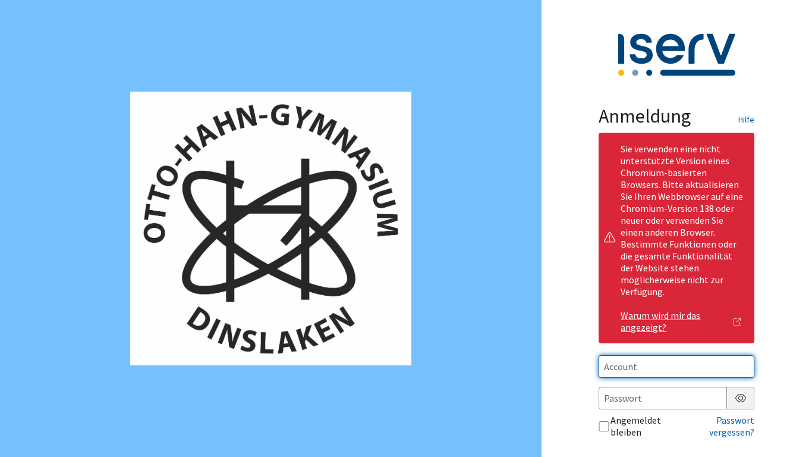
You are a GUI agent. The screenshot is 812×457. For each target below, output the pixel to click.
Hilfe (746, 119)
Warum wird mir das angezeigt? (660, 321)
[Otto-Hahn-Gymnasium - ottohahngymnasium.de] (270, 229)
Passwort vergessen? (731, 426)
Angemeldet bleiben (635, 426)
